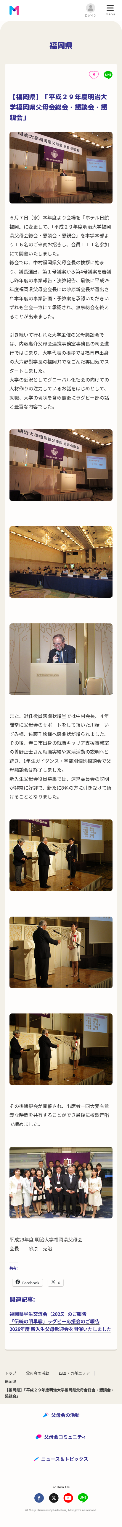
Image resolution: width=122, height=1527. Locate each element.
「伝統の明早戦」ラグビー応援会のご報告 (54, 1321)
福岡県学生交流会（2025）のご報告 (47, 1313)
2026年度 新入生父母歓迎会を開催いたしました (60, 1328)
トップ (10, 1373)
